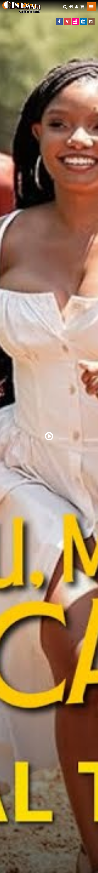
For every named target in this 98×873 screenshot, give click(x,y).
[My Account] (76, 7)
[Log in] (71, 7)
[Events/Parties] (75, 21)
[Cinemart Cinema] (21, 7)
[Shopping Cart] (82, 7)
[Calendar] (83, 21)
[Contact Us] (67, 21)
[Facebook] (59, 21)
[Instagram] (91, 21)
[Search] (65, 7)
